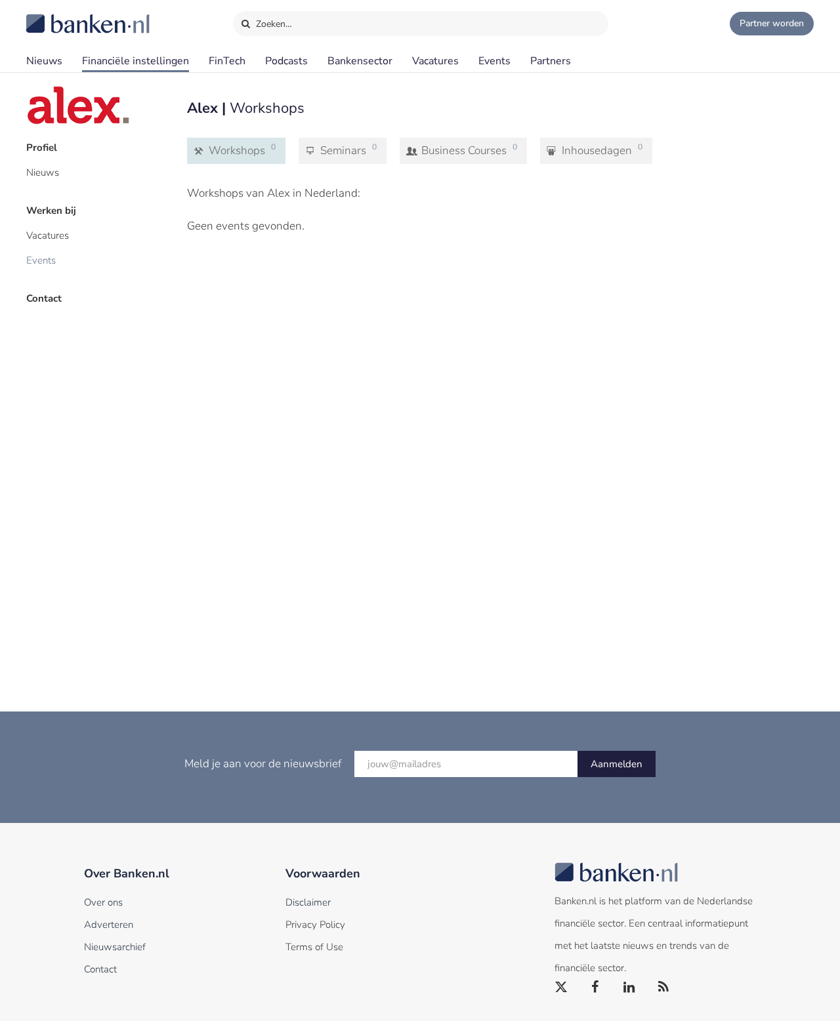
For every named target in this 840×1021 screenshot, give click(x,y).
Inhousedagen (600, 150)
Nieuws (44, 61)
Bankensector (359, 61)
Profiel (41, 147)
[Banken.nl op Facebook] (596, 987)
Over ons (103, 902)
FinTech (227, 61)
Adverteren (108, 924)
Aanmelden (616, 764)
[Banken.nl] (56, 15)
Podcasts (286, 61)
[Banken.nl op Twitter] (562, 987)
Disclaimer (308, 902)
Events (494, 61)
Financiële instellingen (135, 61)
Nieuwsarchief (115, 946)
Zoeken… (272, 24)
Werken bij (51, 210)
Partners (550, 61)
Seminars (347, 150)
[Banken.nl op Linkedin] (630, 987)
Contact (44, 298)
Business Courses (468, 150)
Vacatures (435, 61)
